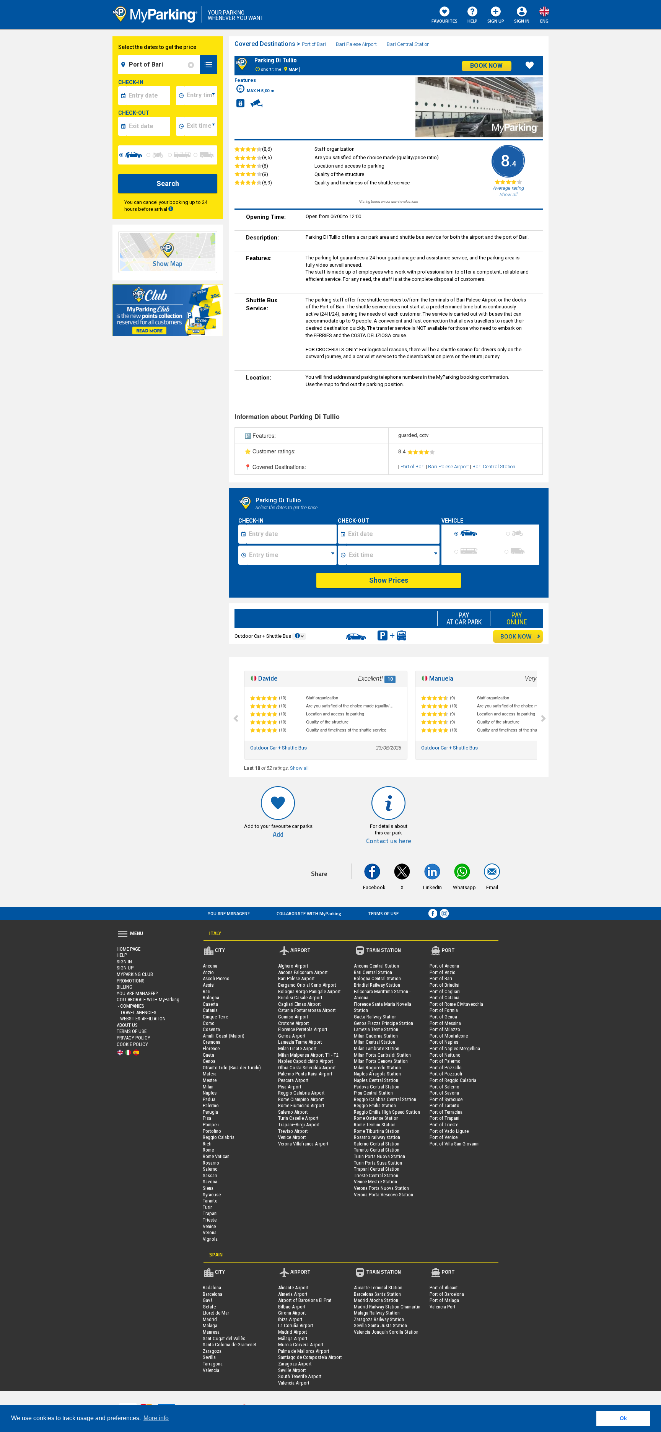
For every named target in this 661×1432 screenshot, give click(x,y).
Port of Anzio (443, 972)
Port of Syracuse (446, 1099)
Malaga (210, 1325)
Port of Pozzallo (446, 1067)
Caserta (210, 1004)
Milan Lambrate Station (376, 1048)
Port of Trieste (444, 1124)
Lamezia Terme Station (376, 1029)
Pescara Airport (293, 1080)
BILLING (124, 987)
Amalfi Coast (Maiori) (223, 1036)
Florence (211, 1048)
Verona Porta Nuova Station (381, 1188)
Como (209, 1023)
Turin (208, 1207)
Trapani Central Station (376, 1169)
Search (167, 183)
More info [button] (156, 1418)
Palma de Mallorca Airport (303, 1351)
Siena (208, 1188)
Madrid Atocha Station (376, 1300)
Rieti (207, 1144)
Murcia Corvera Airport (301, 1344)
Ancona (210, 966)
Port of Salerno (444, 1087)
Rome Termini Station (375, 1124)
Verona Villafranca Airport (303, 1144)
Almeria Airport (293, 1294)
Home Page (128, 949)
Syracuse (212, 1194)
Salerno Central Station (376, 1144)
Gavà (208, 1300)
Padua (209, 1099)
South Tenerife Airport (300, 1376)
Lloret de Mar (216, 1313)
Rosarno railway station (377, 1137)
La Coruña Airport (295, 1325)
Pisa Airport (289, 1087)
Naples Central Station (376, 1080)
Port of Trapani (444, 1118)
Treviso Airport (293, 1131)
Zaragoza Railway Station (379, 1319)
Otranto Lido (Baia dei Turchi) (232, 1067)
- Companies (130, 1006)
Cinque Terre (215, 1017)
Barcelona (212, 1294)
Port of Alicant (444, 1287)
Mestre (210, 1080)
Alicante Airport (293, 1287)
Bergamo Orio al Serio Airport (307, 985)
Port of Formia (444, 1010)
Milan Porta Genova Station (381, 1061)
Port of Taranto (444, 1105)
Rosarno (211, 1163)
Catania (210, 1010)
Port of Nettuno (445, 1055)
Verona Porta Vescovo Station (383, 1194)
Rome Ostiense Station (376, 1118)
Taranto (210, 1201)
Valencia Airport (293, 1383)
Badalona (212, 1287)
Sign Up (495, 20)
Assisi (209, 985)
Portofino (212, 1131)
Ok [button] (623, 1418)
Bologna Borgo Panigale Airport (309, 991)
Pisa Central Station (373, 1093)
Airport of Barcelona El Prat (305, 1300)
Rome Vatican (216, 1156)
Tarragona (213, 1364)
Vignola (210, 1239)
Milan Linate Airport (297, 1048)
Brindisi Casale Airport (300, 997)
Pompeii (211, 1124)
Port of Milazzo (445, 1029)
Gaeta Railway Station (375, 1017)
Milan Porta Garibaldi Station (382, 1055)
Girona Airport (292, 1313)
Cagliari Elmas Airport (299, 1004)
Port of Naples (444, 1042)
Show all (299, 768)
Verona (210, 1232)
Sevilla (209, 1357)
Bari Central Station (408, 44)
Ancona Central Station (376, 966)
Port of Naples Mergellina (455, 1048)
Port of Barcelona (447, 1294)
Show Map (167, 264)
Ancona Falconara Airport (303, 972)
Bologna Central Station (377, 978)
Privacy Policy (133, 1038)
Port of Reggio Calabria (453, 1080)
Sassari (210, 1175)
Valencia (211, 1370)
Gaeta (208, 1055)
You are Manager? (229, 913)
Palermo (211, 1105)
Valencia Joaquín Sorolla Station (386, 1332)
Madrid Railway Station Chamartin (387, 1307)
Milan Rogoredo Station (377, 1067)
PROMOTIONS (131, 981)
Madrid (210, 1319)
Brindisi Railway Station (377, 985)
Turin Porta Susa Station (378, 1163)
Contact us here (388, 841)
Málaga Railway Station (377, 1313)
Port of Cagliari (445, 991)
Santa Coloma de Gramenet (229, 1344)
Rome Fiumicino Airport (301, 1105)
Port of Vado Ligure (449, 1131)
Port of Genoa (443, 1017)
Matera (210, 1074)
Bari (206, 991)
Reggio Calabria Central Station (385, 1099)
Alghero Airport (293, 966)
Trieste (210, 1220)
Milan (208, 1087)
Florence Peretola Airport (302, 1029)
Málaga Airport (293, 1338)
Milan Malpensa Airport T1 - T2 (308, 1055)
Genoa (209, 1061)
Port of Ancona (444, 966)
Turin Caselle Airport (298, 1118)
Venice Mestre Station (375, 1181)
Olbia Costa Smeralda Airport (307, 1067)
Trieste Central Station (376, 1175)
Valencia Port (443, 1307)
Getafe (209, 1307)
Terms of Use (383, 913)
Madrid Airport (292, 1332)
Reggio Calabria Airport (301, 1093)
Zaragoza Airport (295, 1364)
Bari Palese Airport (357, 44)
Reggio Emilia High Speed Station (387, 1112)
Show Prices (388, 580)
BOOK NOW (516, 636)
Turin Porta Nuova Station (379, 1156)
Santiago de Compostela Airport (310, 1357)
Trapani (210, 1213)
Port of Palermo (445, 1061)
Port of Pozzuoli (446, 1074)
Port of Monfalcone (449, 1036)
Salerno (210, 1169)
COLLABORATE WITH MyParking (309, 913)
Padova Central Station (376, 1087)
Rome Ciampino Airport (301, 1099)
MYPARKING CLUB (135, 974)
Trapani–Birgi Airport (299, 1124)
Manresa (211, 1332)
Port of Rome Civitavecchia (456, 1004)
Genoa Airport (292, 1036)
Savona (210, 1181)
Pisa (207, 1118)
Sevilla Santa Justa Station (380, 1325)
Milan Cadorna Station (376, 1036)
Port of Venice (443, 1137)
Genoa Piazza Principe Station (383, 1023)
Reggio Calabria (218, 1137)
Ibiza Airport (290, 1319)
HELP (472, 20)
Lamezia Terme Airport (300, 1042)
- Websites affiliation (141, 1018)
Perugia (210, 1112)
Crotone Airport (293, 1023)
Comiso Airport (293, 1017)
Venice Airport (292, 1137)
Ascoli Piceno (216, 978)
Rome (208, 1150)
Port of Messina (445, 1023)
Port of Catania (444, 997)
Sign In (124, 961)
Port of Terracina (446, 1112)
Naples (210, 1093)
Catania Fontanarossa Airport (307, 1010)
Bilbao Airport (292, 1307)
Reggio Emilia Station (375, 1105)
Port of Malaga (444, 1300)
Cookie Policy (132, 1044)
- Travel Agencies (136, 1012)
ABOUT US (127, 1025)
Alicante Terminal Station (378, 1287)
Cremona (211, 1042)
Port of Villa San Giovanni (455, 1144)
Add (278, 834)
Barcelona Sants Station (377, 1294)
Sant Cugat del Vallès (224, 1338)
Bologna (211, 997)
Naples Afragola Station (377, 1074)
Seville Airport (292, 1370)
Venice (209, 1226)
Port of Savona (444, 1093)
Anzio (208, 972)
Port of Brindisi (444, 985)
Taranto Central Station (376, 1150)
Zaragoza (212, 1351)
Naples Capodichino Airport (305, 1061)
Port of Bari (314, 44)
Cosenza (211, 1029)
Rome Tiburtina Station (376, 1131)
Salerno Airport (293, 1112)
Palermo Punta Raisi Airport (305, 1074)
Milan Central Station (374, 1042)
